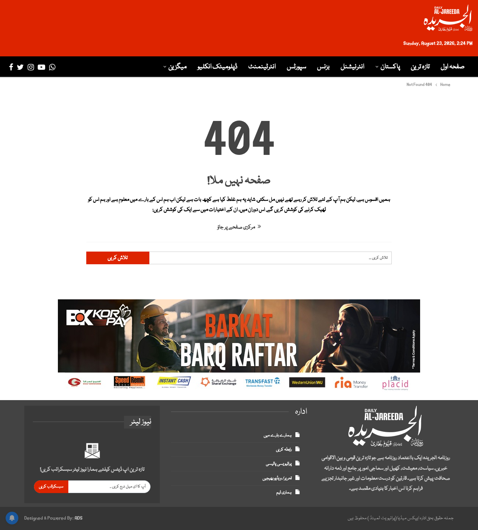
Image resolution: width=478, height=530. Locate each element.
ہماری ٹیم (284, 492)
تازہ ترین (420, 67)
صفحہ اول (453, 67)
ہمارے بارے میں (278, 435)
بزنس (323, 67)
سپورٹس (296, 67)
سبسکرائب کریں (51, 486)
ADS (79, 518)
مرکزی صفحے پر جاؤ (236, 227)
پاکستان (390, 67)
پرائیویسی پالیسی (279, 464)
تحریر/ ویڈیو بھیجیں (277, 478)
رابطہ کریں (284, 449)
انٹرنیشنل (352, 67)
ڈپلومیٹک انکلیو (218, 67)
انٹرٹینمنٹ (262, 67)
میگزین (177, 67)
